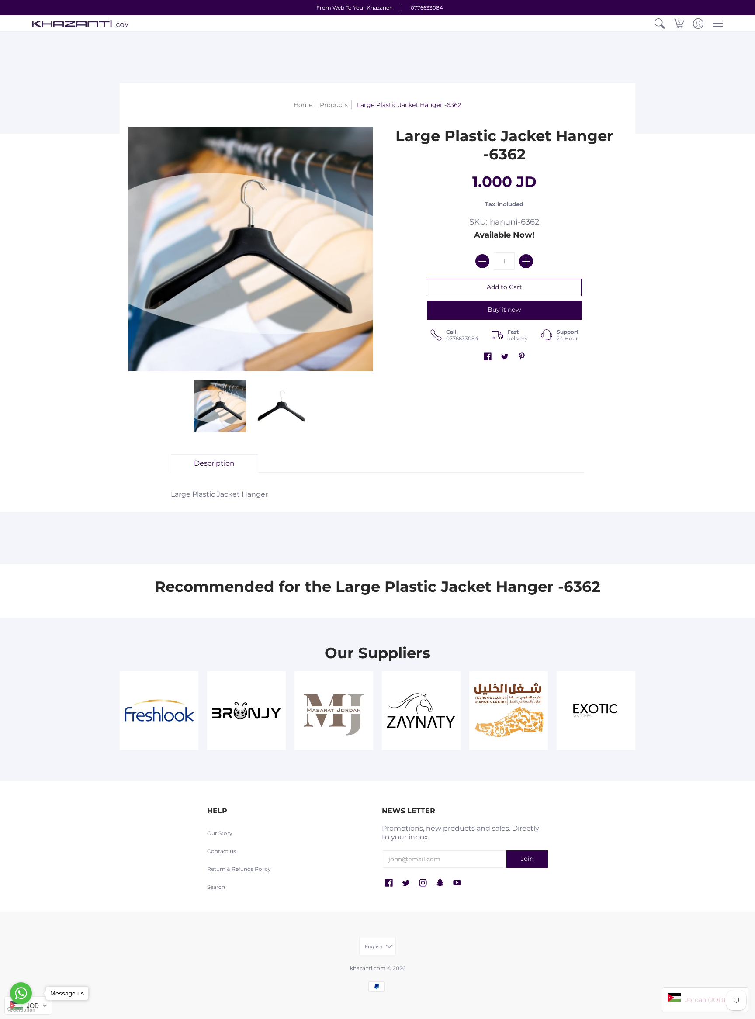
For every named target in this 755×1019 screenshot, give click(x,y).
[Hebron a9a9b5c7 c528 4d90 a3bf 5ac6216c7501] (508, 710)
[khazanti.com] (80, 23)
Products (334, 105)
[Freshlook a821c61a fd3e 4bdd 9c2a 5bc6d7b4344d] (159, 710)
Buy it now (504, 310)
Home (303, 105)
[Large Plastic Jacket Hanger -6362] (220, 406)
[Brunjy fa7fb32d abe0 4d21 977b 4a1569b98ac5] (246, 710)
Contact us (221, 851)
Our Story (219, 833)
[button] (659, 23)
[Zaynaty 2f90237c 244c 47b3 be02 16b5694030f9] (421, 710)
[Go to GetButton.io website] (21, 1010)
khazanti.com (368, 968)
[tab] (214, 463)
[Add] (526, 261)
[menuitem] (659, 23)
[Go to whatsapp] (21, 993)
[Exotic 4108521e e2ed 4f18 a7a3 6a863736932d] (596, 710)
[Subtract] (482, 261)
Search (216, 887)
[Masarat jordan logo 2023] (333, 710)
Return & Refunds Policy (239, 869)
